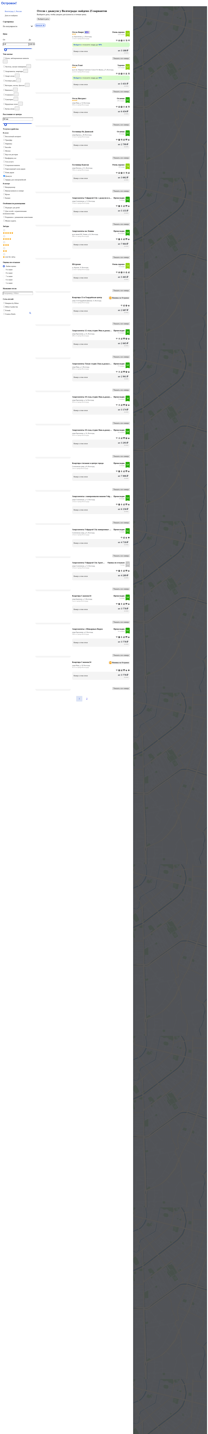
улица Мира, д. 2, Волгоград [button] (80, 367)
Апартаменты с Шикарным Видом (87, 629)
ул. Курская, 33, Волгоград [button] (80, 267)
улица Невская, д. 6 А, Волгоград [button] (82, 168)
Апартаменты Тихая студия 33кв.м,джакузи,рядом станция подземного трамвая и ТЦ (92, 364)
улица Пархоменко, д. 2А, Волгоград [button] (83, 334)
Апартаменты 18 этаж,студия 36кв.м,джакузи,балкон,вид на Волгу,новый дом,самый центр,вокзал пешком (92, 397)
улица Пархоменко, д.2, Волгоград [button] (82, 632)
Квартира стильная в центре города (88, 463)
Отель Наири (78, 32)
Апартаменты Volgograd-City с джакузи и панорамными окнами (92, 198)
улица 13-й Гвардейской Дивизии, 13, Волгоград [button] (86, 301)
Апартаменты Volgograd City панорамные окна (92, 529)
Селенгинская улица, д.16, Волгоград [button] (83, 466)
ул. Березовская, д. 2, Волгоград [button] (82, 36)
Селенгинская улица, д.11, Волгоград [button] (83, 533)
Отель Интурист (79, 98)
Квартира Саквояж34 (81, 596)
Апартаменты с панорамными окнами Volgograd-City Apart (92, 496)
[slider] (5, 49)
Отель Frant (77, 65)
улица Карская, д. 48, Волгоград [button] (81, 135)
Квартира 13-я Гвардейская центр (87, 297)
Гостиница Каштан (80, 165)
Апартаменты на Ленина (83, 231)
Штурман (76, 264)
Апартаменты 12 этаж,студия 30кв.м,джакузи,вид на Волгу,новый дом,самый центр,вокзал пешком (92, 331)
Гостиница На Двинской (82, 132)
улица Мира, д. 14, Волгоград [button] (81, 103)
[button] (18, 13)
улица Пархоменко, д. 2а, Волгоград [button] (83, 400)
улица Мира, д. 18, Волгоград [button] (81, 665)
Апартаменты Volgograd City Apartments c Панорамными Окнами (89, 563)
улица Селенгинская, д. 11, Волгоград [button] (83, 201)
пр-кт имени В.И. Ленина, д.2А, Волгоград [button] (85, 234)
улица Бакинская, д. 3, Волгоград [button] (82, 599)
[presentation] (18, 26)
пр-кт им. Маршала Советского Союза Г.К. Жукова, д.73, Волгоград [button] (92, 70)
